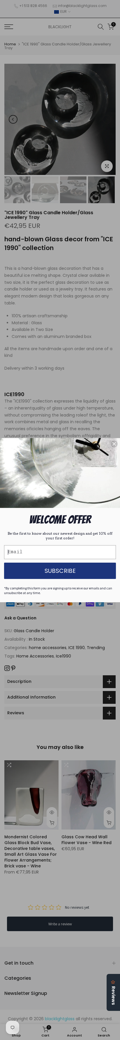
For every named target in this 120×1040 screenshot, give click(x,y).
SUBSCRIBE (60, 571)
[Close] (114, 443)
